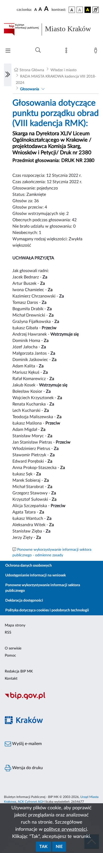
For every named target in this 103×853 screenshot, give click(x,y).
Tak (43, 847)
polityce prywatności (65, 829)
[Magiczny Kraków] (51, 723)
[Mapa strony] (67, 51)
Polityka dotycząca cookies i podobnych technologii (47, 610)
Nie (59, 847)
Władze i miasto (63, 70)
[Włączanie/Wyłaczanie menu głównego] (8, 51)
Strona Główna (32, 70)
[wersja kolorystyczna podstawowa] (71, 9)
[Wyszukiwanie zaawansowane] (38, 50)
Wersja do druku (27, 768)
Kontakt (11, 678)
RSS (8, 632)
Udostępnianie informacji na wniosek (35, 575)
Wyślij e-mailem (26, 744)
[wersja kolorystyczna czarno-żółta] (87, 9)
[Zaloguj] (96, 51)
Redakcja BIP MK (19, 671)
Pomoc (10, 655)
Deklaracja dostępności (24, 600)
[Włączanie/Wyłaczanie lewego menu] (7, 75)
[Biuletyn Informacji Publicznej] (51, 699)
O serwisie (13, 648)
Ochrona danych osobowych (28, 565)
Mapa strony (15, 625)
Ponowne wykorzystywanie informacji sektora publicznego (42, 588)
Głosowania (29, 89)
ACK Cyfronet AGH (31, 801)
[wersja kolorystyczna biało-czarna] (79, 9)
